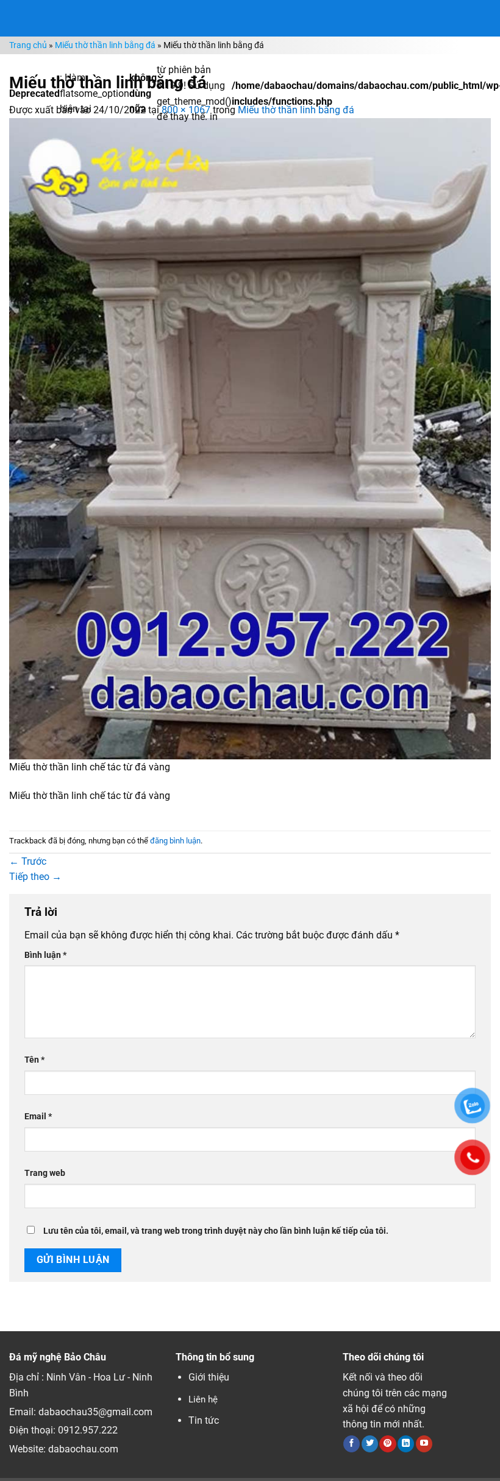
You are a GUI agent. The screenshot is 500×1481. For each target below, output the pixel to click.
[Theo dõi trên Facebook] (351, 1443)
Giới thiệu (208, 1377)
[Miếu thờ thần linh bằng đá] (250, 438)
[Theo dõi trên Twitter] (370, 1443)
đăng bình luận (175, 840)
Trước (27, 861)
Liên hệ (203, 1399)
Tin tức (203, 1420)
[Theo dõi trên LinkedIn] (406, 1443)
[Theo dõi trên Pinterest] (387, 1443)
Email (38, 1116)
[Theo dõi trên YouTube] (424, 1443)
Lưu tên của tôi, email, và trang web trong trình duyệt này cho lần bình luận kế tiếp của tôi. (215, 1231)
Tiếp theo (35, 876)
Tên (34, 1060)
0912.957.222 (88, 1430)
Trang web (44, 1173)
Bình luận (45, 955)
